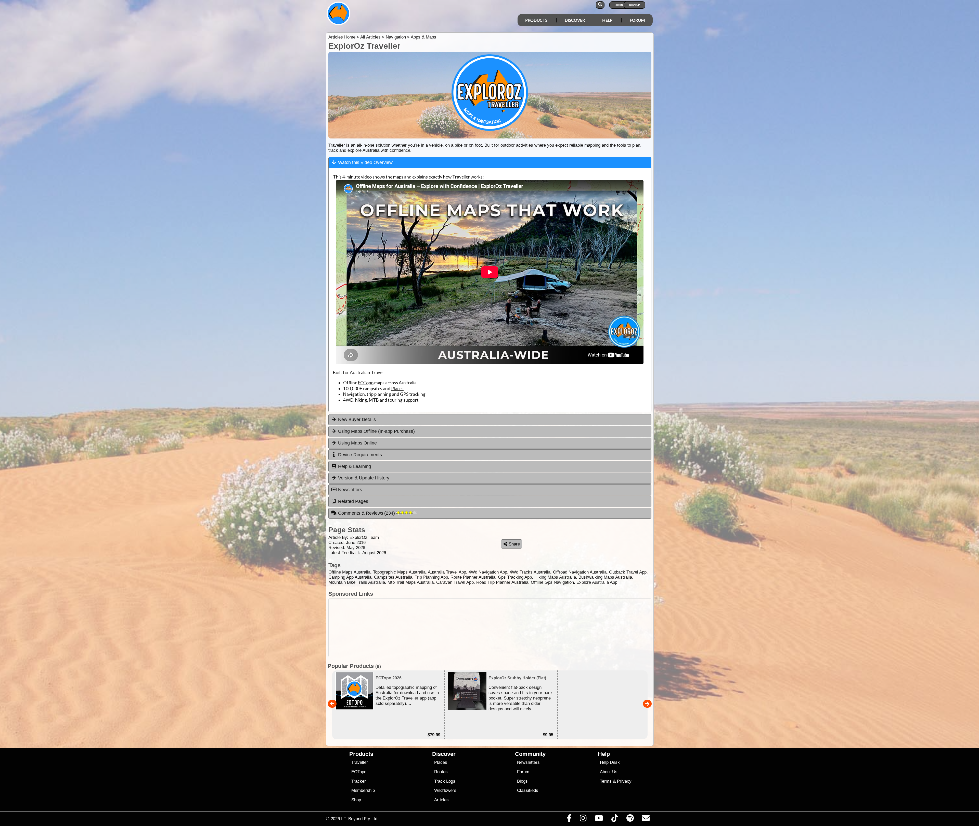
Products (536, 20)
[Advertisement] (490, 627)
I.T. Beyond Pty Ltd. (360, 818)
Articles (441, 799)
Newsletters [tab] (350, 489)
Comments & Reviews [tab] (367, 513)
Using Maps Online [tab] (357, 443)
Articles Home (341, 37)
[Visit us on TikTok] (615, 819)
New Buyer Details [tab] (357, 419)
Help (607, 20)
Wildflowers (445, 790)
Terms (606, 781)
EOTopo (365, 382)
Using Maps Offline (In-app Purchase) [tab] (376, 431)
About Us (608, 771)
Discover (575, 20)
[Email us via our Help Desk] (645, 819)
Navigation (396, 37)
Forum (637, 20)
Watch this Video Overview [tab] (365, 162)
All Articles (370, 37)
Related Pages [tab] (353, 501)
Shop (356, 799)
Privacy (624, 781)
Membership (363, 790)
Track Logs (444, 781)
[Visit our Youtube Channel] (599, 819)
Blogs (522, 781)
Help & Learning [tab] (354, 466)
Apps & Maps (423, 37)
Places (397, 388)
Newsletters (528, 762)
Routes (441, 771)
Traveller (359, 762)
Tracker (358, 781)
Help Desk (610, 762)
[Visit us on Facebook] (569, 819)
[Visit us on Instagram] (583, 819)
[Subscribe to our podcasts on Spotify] (630, 819)
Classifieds (527, 790)
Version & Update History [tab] (363, 477)
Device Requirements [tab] (360, 454)
